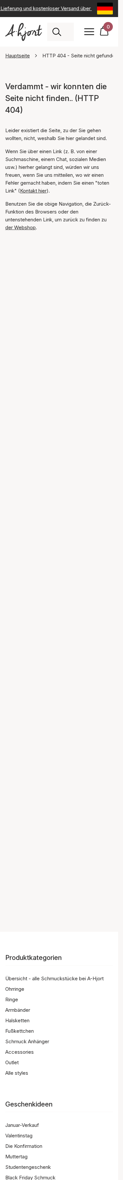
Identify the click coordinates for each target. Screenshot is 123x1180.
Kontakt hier (33, 191)
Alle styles (16, 1073)
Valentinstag (18, 1135)
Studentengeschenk (28, 1167)
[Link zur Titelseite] (23, 32)
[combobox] (68, 32)
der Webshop (20, 227)
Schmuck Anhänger (27, 1041)
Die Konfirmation (23, 1146)
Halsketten (17, 1020)
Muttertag (16, 1156)
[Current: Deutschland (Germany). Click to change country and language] (105, 8)
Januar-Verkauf (22, 1125)
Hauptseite (17, 55)
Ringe (11, 999)
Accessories (19, 1052)
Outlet (12, 1062)
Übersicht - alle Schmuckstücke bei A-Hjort (54, 978)
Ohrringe (14, 989)
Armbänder (17, 1010)
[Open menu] (89, 32)
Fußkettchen (19, 1031)
